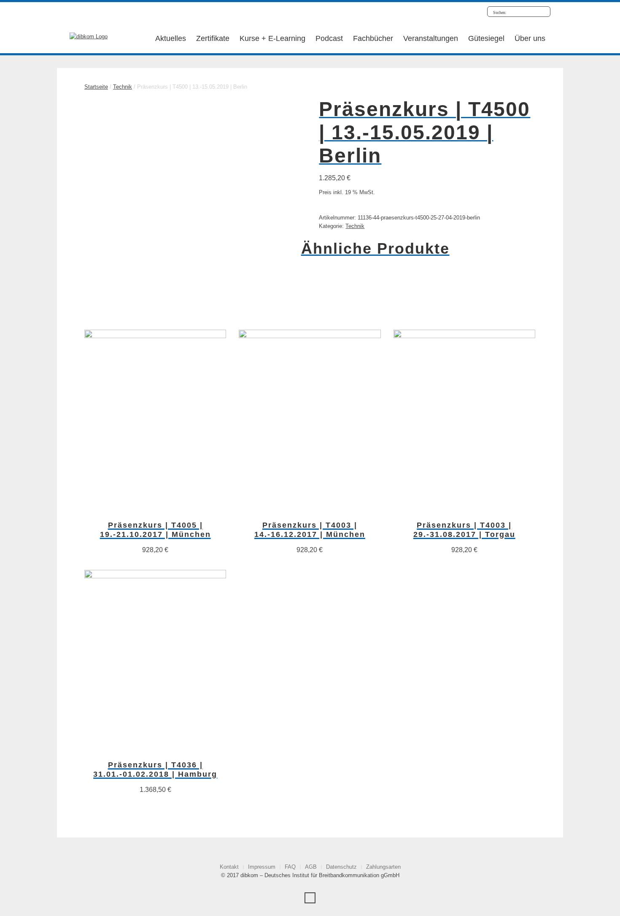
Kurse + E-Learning (272, 38)
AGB (311, 867)
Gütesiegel (486, 38)
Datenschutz (341, 867)
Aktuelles (170, 38)
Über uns (530, 38)
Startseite (96, 87)
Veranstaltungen (430, 38)
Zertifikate (212, 38)
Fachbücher (373, 38)
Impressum (261, 867)
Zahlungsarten (383, 867)
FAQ (290, 867)
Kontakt (229, 867)
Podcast (329, 38)
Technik (122, 87)
